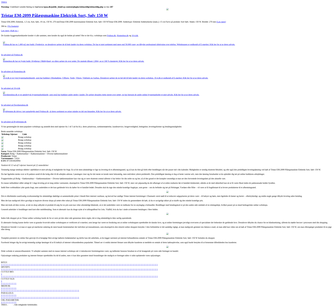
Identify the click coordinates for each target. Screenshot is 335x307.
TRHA (4, 2)
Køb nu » (15, 31)
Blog (11, 305)
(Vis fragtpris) (13, 26)
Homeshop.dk (123, 35)
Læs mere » (6, 31)
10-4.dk (135, 35)
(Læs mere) (221, 22)
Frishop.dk (111, 35)
